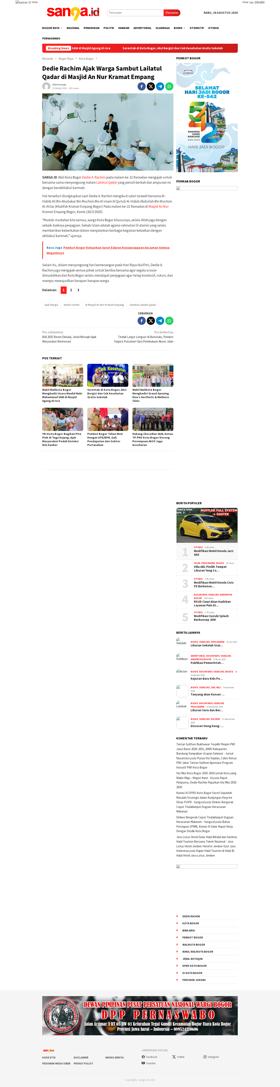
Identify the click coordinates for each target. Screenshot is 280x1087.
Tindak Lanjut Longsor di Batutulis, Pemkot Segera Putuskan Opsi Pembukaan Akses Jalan (143, 336)
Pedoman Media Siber (56, 1063)
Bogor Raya (200, 594)
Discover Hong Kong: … (207, 726)
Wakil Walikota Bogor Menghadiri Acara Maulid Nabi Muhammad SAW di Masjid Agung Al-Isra (62, 395)
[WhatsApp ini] (169, 86)
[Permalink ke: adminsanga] (46, 86)
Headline (213, 594)
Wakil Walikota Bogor (197, 951)
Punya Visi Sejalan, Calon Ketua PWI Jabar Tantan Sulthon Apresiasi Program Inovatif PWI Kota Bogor (206, 762)
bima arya (188, 930)
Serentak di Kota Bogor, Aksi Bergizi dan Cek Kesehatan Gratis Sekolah (147, 48)
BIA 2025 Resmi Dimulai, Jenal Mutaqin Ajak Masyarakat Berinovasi (69, 336)
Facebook (151, 1057)
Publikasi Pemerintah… (207, 663)
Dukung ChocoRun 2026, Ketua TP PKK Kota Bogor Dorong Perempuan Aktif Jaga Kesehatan (152, 439)
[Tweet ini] (151, 86)
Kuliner (215, 719)
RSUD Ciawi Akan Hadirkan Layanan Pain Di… (212, 603)
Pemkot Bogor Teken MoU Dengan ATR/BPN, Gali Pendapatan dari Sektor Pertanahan (105, 439)
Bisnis (194, 641)
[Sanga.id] (73, 12)
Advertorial (198, 655)
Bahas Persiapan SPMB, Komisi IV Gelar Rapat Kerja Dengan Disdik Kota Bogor (204, 826)
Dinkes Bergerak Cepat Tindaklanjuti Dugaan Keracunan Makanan (204, 806)
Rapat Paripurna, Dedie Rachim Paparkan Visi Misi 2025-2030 (206, 782)
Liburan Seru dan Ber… (207, 710)
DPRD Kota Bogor (194, 966)
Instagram (213, 1057)
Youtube (150, 1063)
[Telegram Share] (160, 86)
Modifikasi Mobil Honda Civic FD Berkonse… (214, 584)
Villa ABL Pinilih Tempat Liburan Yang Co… (210, 568)
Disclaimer (81, 1057)
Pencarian (172, 13)
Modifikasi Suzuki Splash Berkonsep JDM (211, 618)
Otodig (198, 547)
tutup (35, 1)
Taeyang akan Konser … (207, 694)
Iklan (197, 563)
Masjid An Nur (159, 206)
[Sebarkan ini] (142, 86)
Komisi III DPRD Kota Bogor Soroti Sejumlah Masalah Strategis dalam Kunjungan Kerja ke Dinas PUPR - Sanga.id (204, 797)
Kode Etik (49, 1057)
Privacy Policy (83, 1063)
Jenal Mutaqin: (192, 959)
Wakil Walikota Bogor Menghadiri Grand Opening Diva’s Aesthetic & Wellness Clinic (150, 395)
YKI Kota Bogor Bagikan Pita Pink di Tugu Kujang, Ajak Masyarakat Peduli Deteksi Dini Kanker (61, 439)
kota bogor (190, 923)
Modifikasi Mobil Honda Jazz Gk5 (213, 553)
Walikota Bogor (193, 944)
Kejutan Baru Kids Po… (207, 678)
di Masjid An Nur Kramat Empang (104, 305)
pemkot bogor (192, 937)
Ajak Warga (51, 305)
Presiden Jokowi (194, 980)
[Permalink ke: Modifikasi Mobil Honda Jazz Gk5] (207, 525)
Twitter (180, 1057)
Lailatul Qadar (106, 182)
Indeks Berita (114, 1057)
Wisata (220, 563)
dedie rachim (72, 305)
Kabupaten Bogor (201, 659)
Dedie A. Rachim (93, 177)
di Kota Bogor (192, 973)
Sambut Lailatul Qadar (143, 305)
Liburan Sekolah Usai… (207, 645)
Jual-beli (216, 687)
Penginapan (208, 563)
